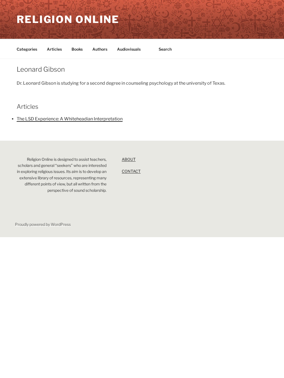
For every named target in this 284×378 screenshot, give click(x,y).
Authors (99, 49)
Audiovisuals (129, 49)
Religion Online (68, 19)
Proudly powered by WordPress (43, 224)
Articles (54, 49)
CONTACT (131, 171)
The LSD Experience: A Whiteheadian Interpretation (70, 118)
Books (77, 49)
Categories (27, 49)
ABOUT (129, 159)
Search (165, 49)
